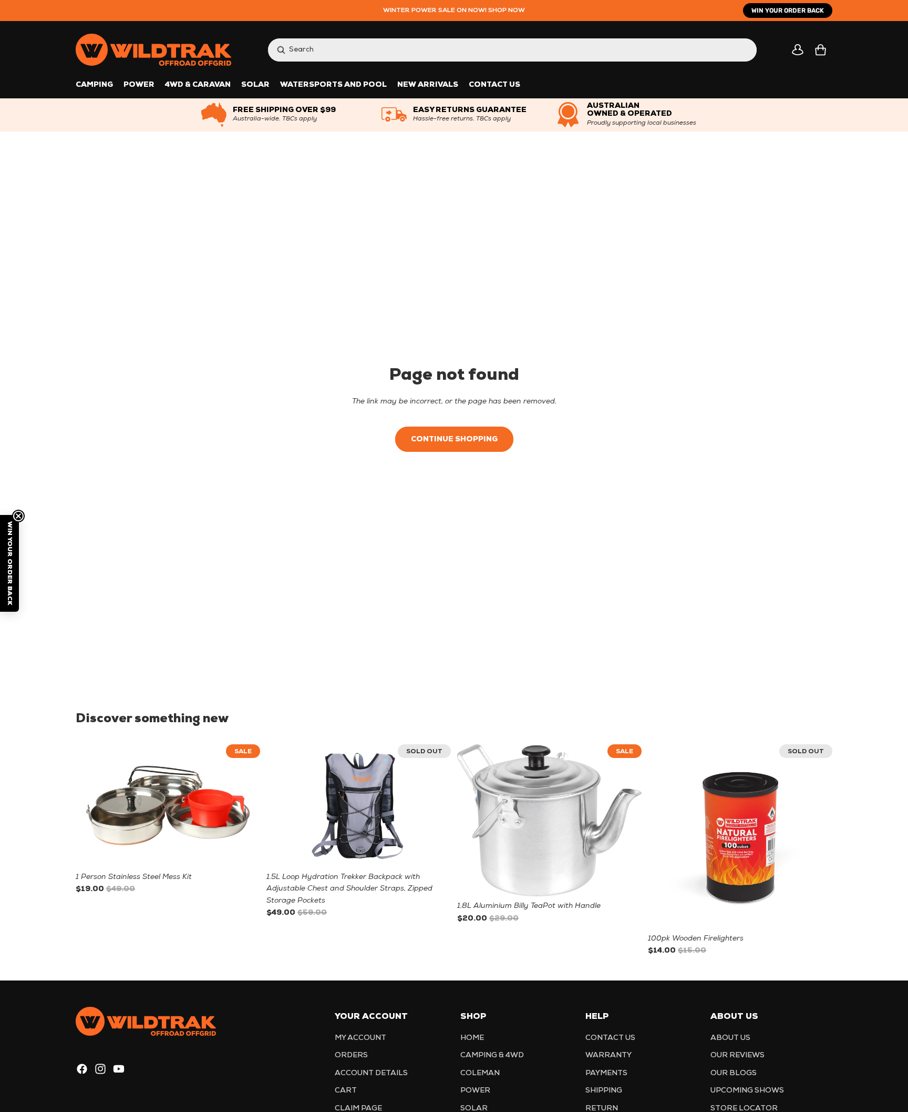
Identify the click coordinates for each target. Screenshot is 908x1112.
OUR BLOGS (733, 1073)
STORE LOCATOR (744, 1108)
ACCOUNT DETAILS (371, 1073)
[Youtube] (118, 1069)
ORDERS (351, 1055)
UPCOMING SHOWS (747, 1091)
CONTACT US (610, 1038)
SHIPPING (603, 1091)
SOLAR (474, 1108)
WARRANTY (608, 1055)
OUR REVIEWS (737, 1055)
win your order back (787, 10)
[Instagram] (100, 1069)
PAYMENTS (606, 1073)
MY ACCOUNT (360, 1038)
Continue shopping (454, 439)
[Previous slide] (128, 805)
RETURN (601, 1108)
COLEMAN (480, 1073)
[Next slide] (233, 805)
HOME (472, 1038)
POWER (475, 1091)
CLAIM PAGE (358, 1108)
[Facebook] (82, 1069)
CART (346, 1091)
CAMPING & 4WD (492, 1055)
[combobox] (502, 49)
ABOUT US (730, 1038)
